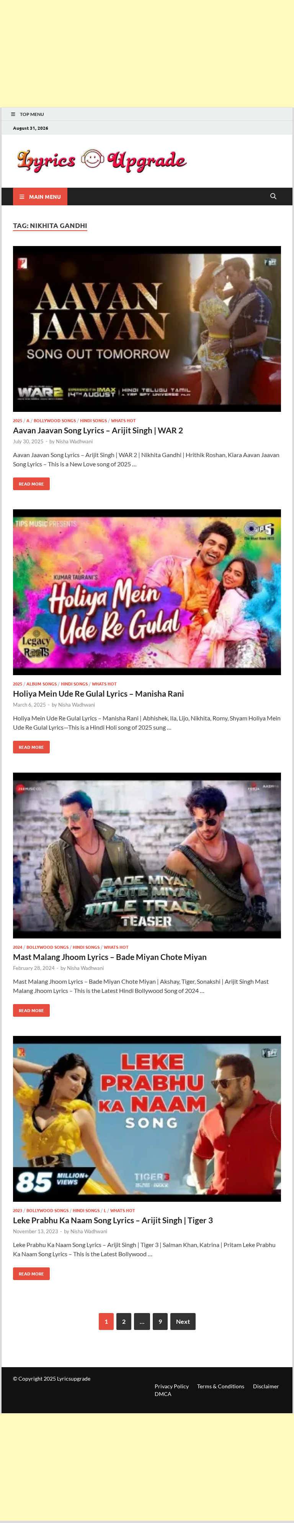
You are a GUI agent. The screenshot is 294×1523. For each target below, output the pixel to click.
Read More (28, 482)
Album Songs (41, 684)
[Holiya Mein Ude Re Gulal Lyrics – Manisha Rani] (147, 593)
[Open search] (273, 196)
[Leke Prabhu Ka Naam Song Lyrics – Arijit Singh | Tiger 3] (147, 1120)
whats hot (123, 420)
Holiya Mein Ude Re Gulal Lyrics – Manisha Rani (98, 693)
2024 (17, 947)
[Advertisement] (147, 53)
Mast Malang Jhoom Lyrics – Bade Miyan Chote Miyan (110, 956)
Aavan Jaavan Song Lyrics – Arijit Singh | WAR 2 (98, 430)
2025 (17, 420)
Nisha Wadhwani (74, 441)
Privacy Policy (172, 1386)
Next (183, 1321)
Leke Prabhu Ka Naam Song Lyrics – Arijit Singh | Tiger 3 (113, 1220)
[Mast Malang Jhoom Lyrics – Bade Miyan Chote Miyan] (147, 857)
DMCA (163, 1394)
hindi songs (93, 420)
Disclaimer (266, 1386)
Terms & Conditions (220, 1386)
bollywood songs (55, 420)
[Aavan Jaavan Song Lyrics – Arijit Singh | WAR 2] (147, 330)
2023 (17, 1210)
